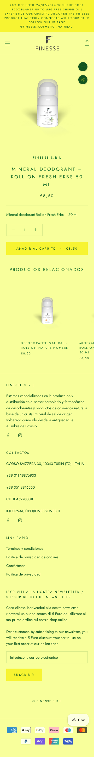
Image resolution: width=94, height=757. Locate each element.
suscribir (24, 674)
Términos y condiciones (24, 548)
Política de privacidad (23, 574)
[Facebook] (8, 435)
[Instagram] (20, 435)
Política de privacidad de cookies (32, 557)
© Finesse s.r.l (47, 701)
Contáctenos (15, 565)
